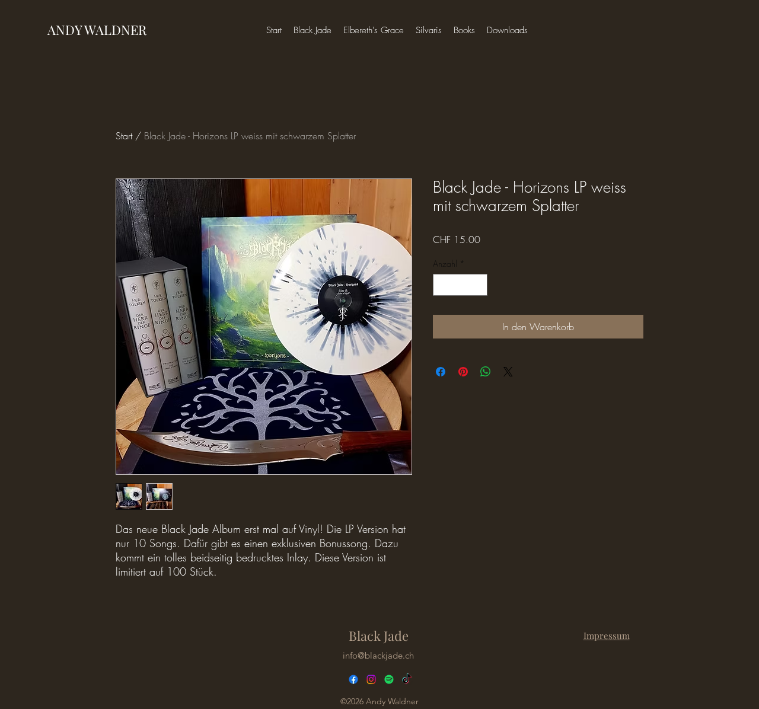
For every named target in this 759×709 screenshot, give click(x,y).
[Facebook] (353, 679)
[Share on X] (508, 372)
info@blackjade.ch (378, 655)
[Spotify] (389, 679)
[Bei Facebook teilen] (440, 372)
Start (124, 135)
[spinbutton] (460, 284)
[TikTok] (407, 679)
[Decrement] (442, 284)
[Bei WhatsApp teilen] (486, 372)
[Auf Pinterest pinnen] (463, 372)
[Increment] (478, 284)
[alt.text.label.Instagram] (371, 679)
